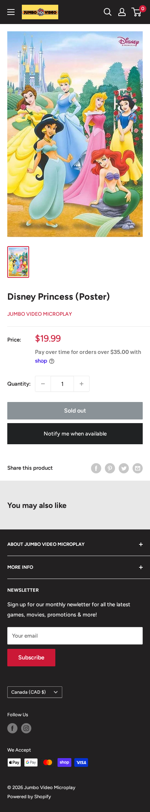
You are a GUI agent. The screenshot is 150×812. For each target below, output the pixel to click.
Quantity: (19, 384)
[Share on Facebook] (96, 467)
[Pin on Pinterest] (110, 467)
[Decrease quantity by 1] (43, 383)
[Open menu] (11, 12)
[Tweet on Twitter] (124, 467)
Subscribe (31, 657)
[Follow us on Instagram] (26, 728)
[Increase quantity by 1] (81, 383)
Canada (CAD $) (28, 692)
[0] (136, 12)
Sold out (75, 410)
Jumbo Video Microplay (39, 314)
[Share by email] (138, 467)
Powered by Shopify (29, 796)
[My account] (122, 12)
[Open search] (108, 12)
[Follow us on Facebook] (12, 728)
